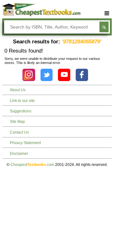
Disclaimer (19, 153)
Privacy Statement (25, 143)
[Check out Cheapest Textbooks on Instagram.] (28, 75)
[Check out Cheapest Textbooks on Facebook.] (82, 75)
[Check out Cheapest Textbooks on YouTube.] (64, 75)
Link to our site (22, 100)
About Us (18, 90)
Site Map (17, 121)
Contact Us (19, 132)
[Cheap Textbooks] (41, 15)
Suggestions (20, 111)
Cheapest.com (32, 164)
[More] (107, 13)
